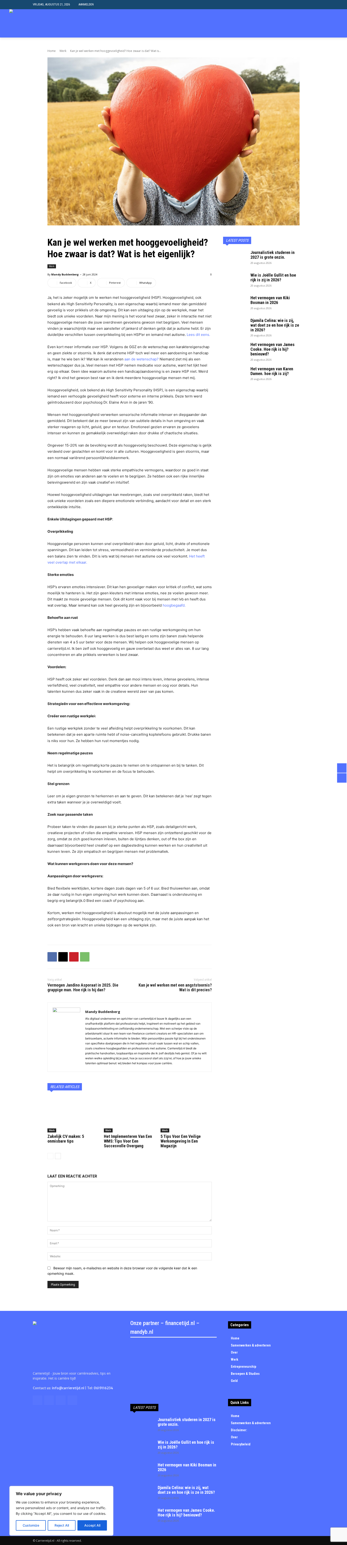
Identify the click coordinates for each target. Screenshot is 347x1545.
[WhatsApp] (84, 957)
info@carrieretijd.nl (68, 1388)
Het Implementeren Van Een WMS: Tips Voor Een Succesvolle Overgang (128, 1141)
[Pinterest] (74, 957)
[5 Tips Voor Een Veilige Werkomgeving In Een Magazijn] (186, 1114)
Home (51, 51)
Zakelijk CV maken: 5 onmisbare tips (65, 1139)
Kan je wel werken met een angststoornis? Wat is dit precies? (175, 987)
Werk (62, 51)
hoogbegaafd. (174, 605)
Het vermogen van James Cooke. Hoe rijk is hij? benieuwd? (272, 349)
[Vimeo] (327, 23)
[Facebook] (306, 23)
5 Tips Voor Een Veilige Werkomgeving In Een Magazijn (181, 1141)
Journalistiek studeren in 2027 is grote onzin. (272, 255)
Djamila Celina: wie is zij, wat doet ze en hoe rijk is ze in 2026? (274, 325)
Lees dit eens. (198, 334)
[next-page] (58, 1156)
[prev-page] (50, 1156)
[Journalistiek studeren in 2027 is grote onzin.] (235, 258)
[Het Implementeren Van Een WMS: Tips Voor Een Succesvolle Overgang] (129, 1114)
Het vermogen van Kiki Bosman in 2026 (270, 300)
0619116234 (103, 1388)
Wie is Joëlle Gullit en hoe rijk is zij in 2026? (273, 277)
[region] (61, 1511)
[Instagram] (313, 23)
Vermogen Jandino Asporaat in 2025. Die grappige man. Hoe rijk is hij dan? (82, 987)
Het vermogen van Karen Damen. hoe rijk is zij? (271, 371)
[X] (320, 23)
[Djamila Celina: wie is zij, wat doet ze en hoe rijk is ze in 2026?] (235, 326)
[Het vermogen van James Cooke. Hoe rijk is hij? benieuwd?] (235, 350)
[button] (310, 4)
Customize (31, 1525)
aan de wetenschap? (142, 359)
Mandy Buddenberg (65, 274)
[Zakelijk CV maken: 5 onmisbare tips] (73, 1114)
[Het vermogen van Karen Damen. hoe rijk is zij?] (235, 375)
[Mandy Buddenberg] (66, 1037)
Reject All (62, 1525)
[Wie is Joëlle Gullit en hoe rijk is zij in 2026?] (235, 281)
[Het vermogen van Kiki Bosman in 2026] (235, 303)
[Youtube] (335, 23)
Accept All (92, 1525)
